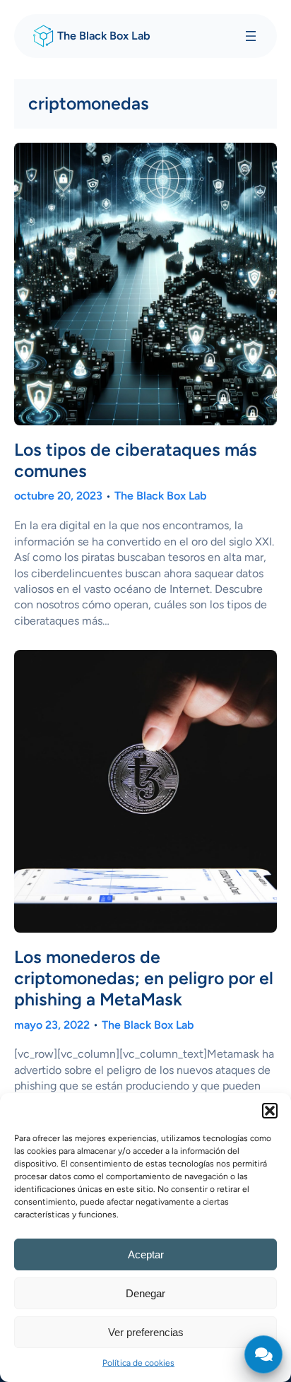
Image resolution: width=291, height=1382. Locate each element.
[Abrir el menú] (250, 36)
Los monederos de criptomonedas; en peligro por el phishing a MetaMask (143, 978)
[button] (270, 1111)
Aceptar (146, 1254)
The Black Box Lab (103, 35)
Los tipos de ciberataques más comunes (135, 460)
